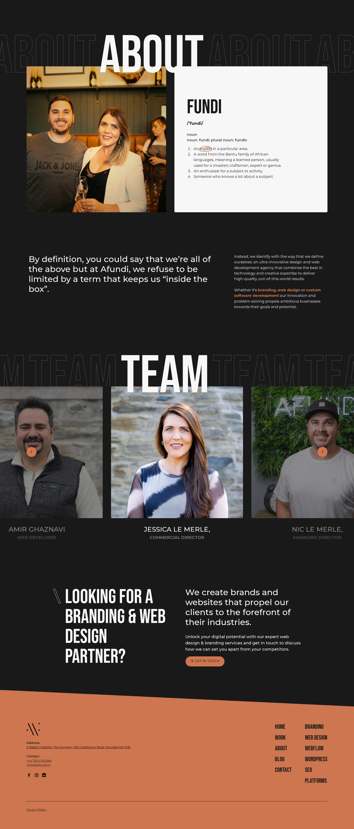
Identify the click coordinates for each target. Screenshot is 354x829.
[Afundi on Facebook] (29, 775)
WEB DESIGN (316, 737)
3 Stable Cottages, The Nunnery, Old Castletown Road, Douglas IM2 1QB (78, 747)
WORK (280, 737)
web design (288, 290)
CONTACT (283, 770)
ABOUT (281, 748)
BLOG (279, 759)
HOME (280, 727)
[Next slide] (322, 452)
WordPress (316, 759)
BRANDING (314, 727)
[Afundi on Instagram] (36, 775)
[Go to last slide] (32, 452)
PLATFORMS (316, 781)
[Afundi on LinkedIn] (43, 775)
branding (267, 290)
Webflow (314, 748)
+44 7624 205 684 (39, 761)
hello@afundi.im (39, 765)
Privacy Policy (36, 810)
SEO (308, 770)
